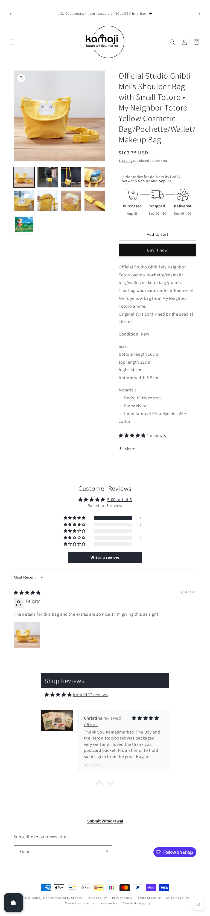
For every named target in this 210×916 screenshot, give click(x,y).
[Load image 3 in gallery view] (71, 177)
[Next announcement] (199, 14)
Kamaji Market (42, 898)
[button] (11, 42)
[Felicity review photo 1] (27, 635)
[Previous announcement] (11, 14)
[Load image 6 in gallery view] (47, 200)
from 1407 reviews (90, 695)
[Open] (13, 902)
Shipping (126, 160)
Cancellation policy (137, 903)
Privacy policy (122, 898)
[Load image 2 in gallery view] (47, 177)
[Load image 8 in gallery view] (94, 200)
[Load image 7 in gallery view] (71, 200)
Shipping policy (177, 898)
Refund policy (97, 898)
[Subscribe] (106, 851)
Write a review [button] (105, 557)
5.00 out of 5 (119, 499)
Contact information (79, 903)
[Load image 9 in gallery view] (24, 224)
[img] (27, 592)
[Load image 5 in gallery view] (24, 200)
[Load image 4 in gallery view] (94, 177)
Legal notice (108, 903)
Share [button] (130, 448)
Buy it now (157, 250)
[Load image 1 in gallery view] (24, 177)
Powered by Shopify (68, 898)
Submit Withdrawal (105, 821)
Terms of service (149, 898)
